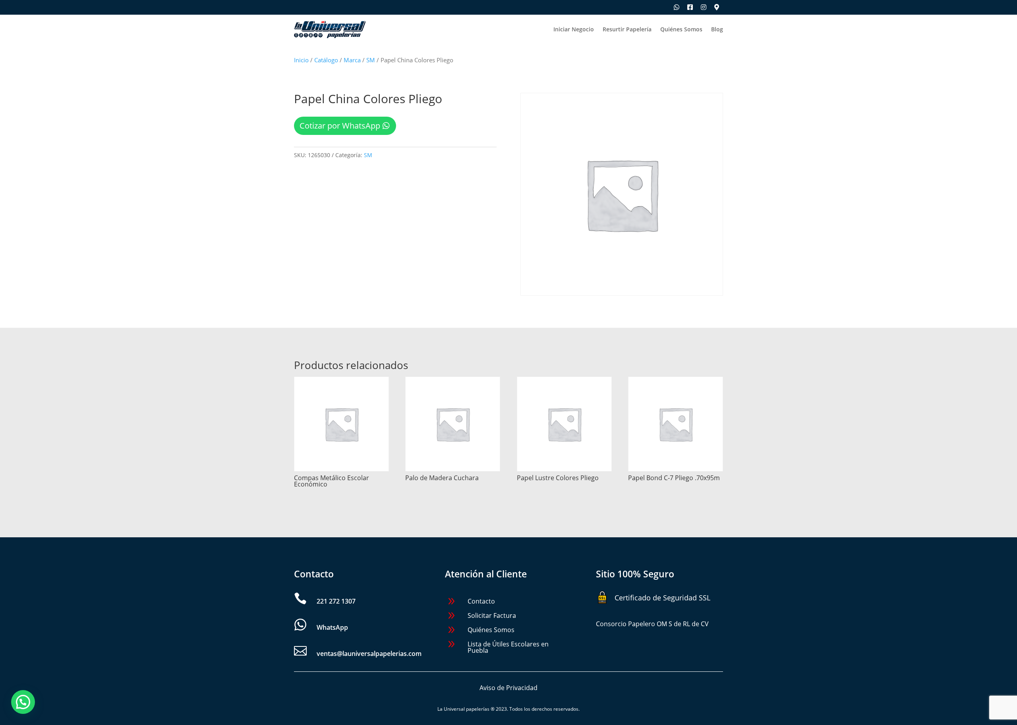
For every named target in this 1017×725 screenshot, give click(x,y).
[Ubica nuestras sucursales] (716, 7)
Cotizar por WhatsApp (340, 125)
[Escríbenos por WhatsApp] (676, 7)
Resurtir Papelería (627, 30)
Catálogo (326, 60)
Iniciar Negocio (573, 30)
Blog (717, 30)
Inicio (301, 60)
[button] (23, 702)
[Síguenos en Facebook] (690, 7)
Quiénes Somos (681, 30)
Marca (352, 60)
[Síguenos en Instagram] (703, 7)
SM (370, 60)
